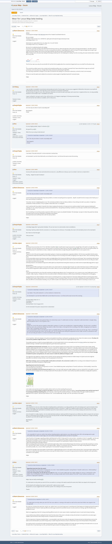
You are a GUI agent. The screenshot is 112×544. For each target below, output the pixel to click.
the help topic (42, 34)
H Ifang (16, 87)
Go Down (14, 26)
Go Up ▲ (100, 542)
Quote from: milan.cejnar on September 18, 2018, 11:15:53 (40, 431)
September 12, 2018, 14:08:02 (31, 169)
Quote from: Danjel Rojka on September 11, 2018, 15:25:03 (40, 135)
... (23, 26)
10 (28, 26)
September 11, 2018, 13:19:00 (31, 86)
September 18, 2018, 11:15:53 (31, 403)
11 (30, 26)
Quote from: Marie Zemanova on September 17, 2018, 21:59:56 (41, 465)
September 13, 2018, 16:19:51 (31, 243)
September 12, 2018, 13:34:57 (31, 151)
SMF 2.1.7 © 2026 (13, 542)
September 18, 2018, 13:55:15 (31, 496)
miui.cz (81, 342)
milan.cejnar (18, 243)
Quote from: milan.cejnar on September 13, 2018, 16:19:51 (40, 316)
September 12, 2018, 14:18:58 (31, 187)
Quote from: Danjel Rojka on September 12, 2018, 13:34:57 (40, 289)
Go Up (13, 531)
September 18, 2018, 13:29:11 (31, 462)
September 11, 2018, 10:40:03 (31, 30)
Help (89, 542)
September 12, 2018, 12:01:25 (31, 123)
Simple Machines (20, 542)
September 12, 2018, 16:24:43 (31, 224)
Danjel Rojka (18, 105)
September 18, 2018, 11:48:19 (31, 428)
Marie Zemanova (19, 30)
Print (99, 26)
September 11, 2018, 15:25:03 (31, 105)
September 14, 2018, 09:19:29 (31, 286)
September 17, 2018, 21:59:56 (31, 313)
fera (15, 124)
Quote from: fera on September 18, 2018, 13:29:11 (38, 499)
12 (31, 26)
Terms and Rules (94, 542)
